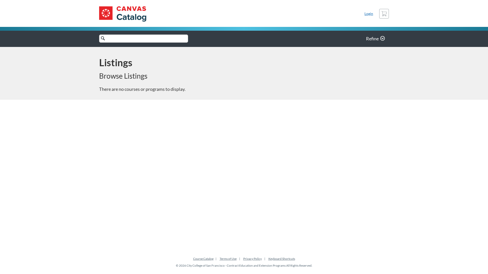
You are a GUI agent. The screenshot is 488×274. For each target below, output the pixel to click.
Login (368, 13)
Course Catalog (203, 259)
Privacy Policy (252, 259)
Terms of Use (228, 259)
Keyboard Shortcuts (281, 259)
